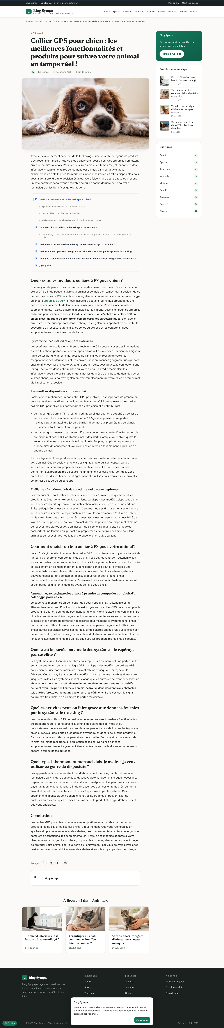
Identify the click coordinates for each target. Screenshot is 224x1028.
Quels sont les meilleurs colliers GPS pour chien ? (65, 199)
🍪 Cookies (10, 1023)
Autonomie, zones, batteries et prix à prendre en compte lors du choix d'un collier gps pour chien (86, 236)
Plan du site (173, 3)
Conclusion (45, 265)
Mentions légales (190, 3)
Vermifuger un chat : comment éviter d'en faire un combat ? (82, 939)
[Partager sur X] (51, 863)
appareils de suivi (55, 300)
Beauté (161, 11)
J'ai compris (142, 1020)
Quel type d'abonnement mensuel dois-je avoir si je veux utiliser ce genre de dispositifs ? (87, 258)
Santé (107, 11)
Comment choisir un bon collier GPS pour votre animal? (68, 227)
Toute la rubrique (172, 53)
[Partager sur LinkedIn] (58, 863)
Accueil (29, 21)
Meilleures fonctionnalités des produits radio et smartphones (71, 220)
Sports (116, 11)
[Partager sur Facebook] (44, 863)
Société (183, 11)
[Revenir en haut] (217, 1022)
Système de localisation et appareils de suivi (63, 206)
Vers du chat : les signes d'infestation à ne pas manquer (127, 939)
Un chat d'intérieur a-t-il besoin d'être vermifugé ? (42, 937)
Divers (193, 11)
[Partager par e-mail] (65, 863)
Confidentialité (174, 987)
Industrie (139, 11)
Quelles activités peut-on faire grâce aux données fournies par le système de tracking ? (86, 251)
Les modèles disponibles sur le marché (61, 213)
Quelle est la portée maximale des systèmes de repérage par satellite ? (77, 244)
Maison (151, 11)
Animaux (172, 11)
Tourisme (127, 11)
